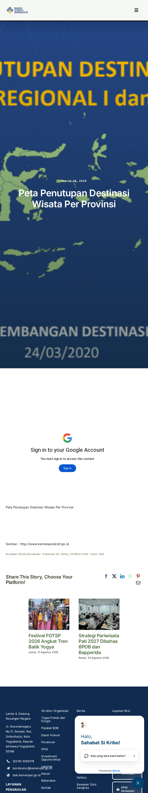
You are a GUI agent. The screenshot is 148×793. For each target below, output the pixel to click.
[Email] (138, 583)
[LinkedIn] (122, 576)
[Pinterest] (138, 576)
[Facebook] (106, 576)
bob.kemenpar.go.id (26, 775)
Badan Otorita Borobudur (25, 554)
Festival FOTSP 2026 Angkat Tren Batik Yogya (48, 641)
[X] (114, 576)
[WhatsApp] (130, 576)
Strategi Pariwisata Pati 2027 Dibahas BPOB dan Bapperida (99, 644)
